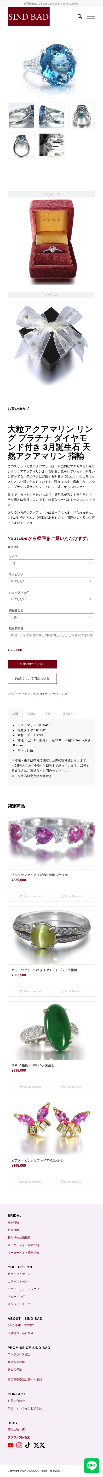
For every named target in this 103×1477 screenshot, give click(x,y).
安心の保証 (15, 1369)
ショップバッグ (19, 592)
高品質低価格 (16, 1362)
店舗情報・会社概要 (21, 1333)
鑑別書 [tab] (31, 713)
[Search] (77, 16)
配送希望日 (16, 628)
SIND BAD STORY (21, 1325)
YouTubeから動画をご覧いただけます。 (49, 538)
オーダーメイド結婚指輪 (23, 1245)
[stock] (51, 145)
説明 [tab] (15, 713)
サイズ (13, 556)
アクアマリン (30, 693)
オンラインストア (19, 1304)
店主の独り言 (16, 1429)
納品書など (16, 610)
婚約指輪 (13, 1222)
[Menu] (88, 16)
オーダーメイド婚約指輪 (23, 1252)
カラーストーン (49, 693)
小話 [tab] (47, 713)
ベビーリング (16, 1296)
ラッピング (16, 574)
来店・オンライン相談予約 (25, 1408)
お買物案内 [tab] (66, 713)
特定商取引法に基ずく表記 (25, 1379)
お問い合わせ (16, 1400)
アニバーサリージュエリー (25, 1289)
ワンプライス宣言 (19, 1354)
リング (63, 693)
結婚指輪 (15, 1230)
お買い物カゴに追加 (32, 664)
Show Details (72, 896)
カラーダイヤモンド (21, 1274)
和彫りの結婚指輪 (19, 1237)
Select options (32, 896)
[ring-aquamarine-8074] (51, 67)
